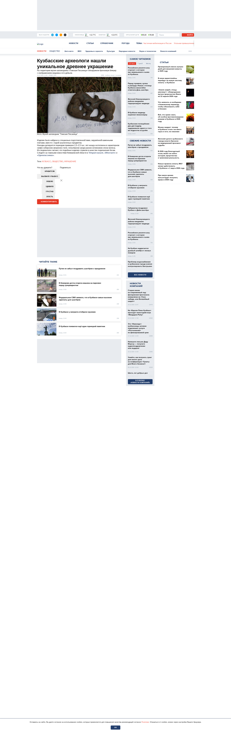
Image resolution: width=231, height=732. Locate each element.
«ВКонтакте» (110, 153)
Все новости (140, 275)
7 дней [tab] (140, 63)
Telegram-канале (96, 153)
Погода (126, 43)
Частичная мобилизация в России (157, 43)
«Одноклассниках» (45, 155)
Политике (145, 722)
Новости (73, 43)
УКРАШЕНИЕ (70, 161)
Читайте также (48, 262)
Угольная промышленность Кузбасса (189, 43)
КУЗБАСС (46, 161)
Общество (54, 51)
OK (115, 727)
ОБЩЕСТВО (57, 161)
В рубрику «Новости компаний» (140, 381)
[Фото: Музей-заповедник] (79, 105)
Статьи (90, 43)
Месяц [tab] (148, 63)
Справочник (106, 43)
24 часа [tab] (132, 63)
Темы (139, 43)
